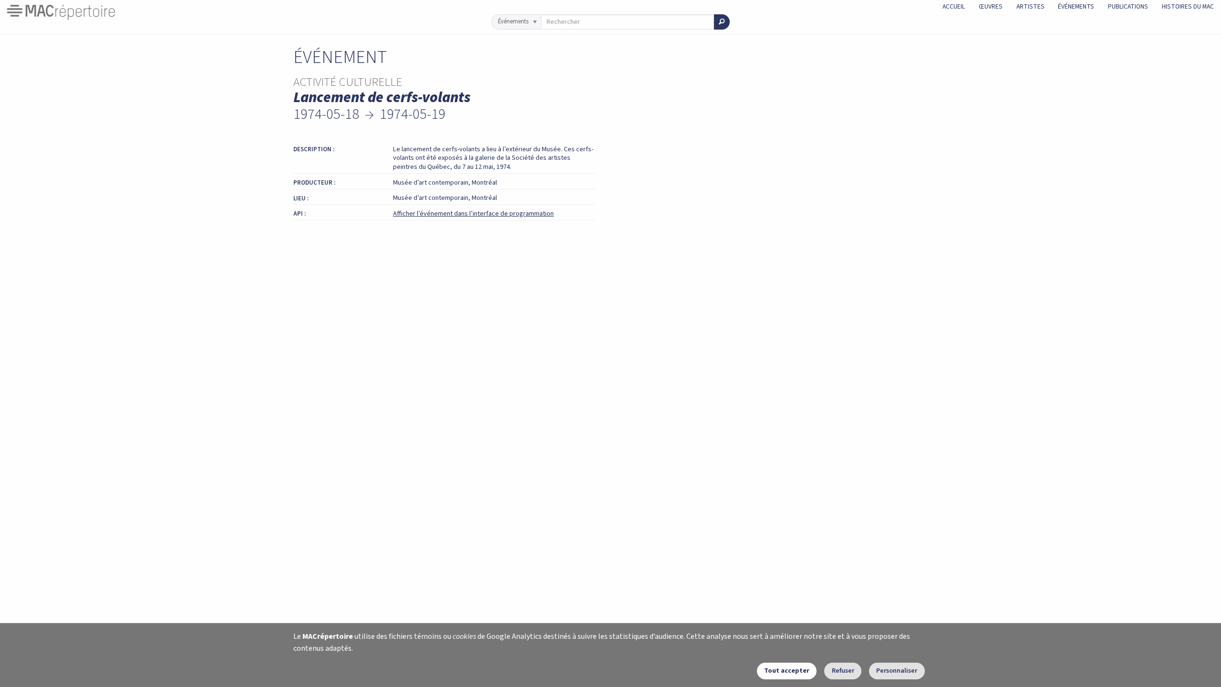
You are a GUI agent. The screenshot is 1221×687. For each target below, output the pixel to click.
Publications (1128, 6)
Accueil (953, 6)
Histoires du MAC (1188, 6)
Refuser (843, 671)
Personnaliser (896, 671)
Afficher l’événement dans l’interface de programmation (473, 213)
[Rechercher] (722, 22)
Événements (1076, 6)
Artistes (1030, 6)
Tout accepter (786, 671)
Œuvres (991, 6)
